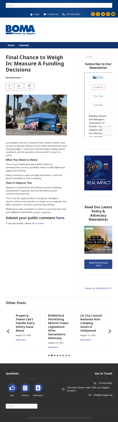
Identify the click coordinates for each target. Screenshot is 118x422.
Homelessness (13, 77)
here (59, 217)
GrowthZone (85, 417)
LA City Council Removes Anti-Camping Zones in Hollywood (91, 323)
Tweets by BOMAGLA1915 (98, 288)
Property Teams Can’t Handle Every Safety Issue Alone (25, 323)
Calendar (24, 45)
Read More (21, 339)
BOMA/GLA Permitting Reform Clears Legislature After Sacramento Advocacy (58, 327)
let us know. (38, 223)
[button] (8, 331)
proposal (15, 164)
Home (11, 45)
